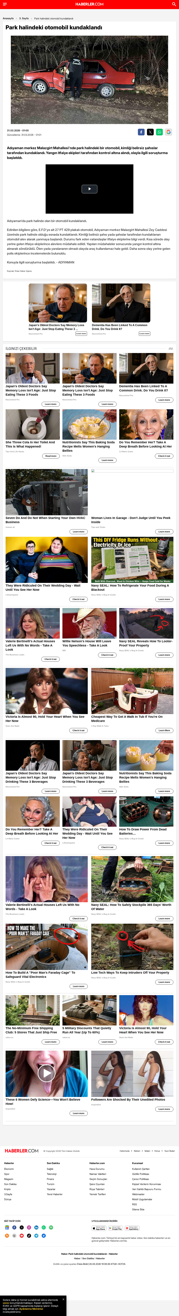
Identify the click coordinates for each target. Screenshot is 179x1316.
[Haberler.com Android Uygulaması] (115, 1228)
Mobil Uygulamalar (142, 1199)
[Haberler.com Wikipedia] (14, 1236)
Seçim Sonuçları (98, 1178)
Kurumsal (137, 1163)
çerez (6, 1302)
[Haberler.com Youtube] (21, 1236)
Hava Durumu (97, 1168)
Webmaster (138, 1194)
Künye (157, 1151)
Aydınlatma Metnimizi (31, 1308)
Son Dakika (10, 1184)
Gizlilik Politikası (140, 1173)
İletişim (147, 1151)
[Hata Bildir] (83, 1264)
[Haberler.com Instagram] (29, 1228)
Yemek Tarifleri (98, 1194)
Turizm (50, 1184)
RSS (134, 1204)
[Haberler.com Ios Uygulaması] (99, 1228)
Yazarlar (51, 1189)
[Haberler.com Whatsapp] (43, 1228)
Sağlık (50, 1168)
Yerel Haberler (55, 1194)
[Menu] (5, 4)
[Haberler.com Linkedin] (36, 1228)
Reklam (137, 1151)
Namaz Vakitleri (98, 1173)
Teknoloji (51, 1173)
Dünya (7, 1199)
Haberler (9, 1163)
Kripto (7, 1189)
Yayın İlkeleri (169, 1151)
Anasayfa (8, 18)
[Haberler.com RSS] (7, 1236)
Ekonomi (9, 1168)
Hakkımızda (125, 1151)
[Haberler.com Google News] (7, 1228)
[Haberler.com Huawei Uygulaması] (132, 1228)
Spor (6, 1173)
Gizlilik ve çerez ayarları (65, 1264)
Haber (77, 1258)
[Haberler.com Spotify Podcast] (51, 1228)
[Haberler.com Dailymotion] (43, 1236)
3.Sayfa (8, 1194)
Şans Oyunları (97, 1184)
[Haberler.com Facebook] (14, 1228)
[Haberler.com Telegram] (36, 1236)
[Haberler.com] (21, 1151)
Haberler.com (97, 1163)
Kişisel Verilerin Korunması (146, 1184)
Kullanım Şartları (141, 1168)
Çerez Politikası (140, 1178)
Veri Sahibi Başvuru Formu (146, 1189)
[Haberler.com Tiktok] (29, 1236)
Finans (50, 1178)
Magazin (8, 1178)
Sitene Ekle (138, 1209)
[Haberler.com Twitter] (21, 1228)
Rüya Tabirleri (97, 1189)
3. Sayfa (24, 18)
